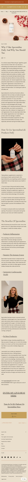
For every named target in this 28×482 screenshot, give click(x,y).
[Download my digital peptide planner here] (14, 2)
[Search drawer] (23, 6)
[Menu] (2, 6)
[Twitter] (8, 457)
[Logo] (14, 6)
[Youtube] (11, 457)
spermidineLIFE (8, 380)
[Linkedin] (20, 457)
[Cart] (25, 6)
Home (2, 11)
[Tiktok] (17, 457)
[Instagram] (2, 457)
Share (5, 57)
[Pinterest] (14, 457)
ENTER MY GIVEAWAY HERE (14, 394)
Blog (7, 11)
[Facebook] (5, 457)
